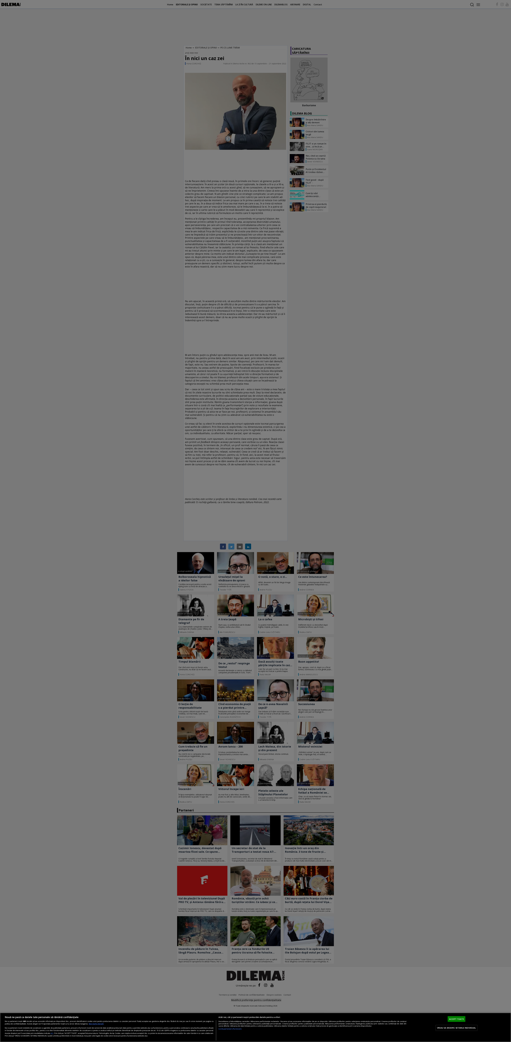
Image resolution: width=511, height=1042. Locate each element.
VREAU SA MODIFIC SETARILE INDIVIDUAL (456, 1027)
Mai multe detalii (96, 1024)
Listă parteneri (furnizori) (230, 1029)
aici (52, 1033)
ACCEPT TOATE (456, 1019)
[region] (255, 1027)
